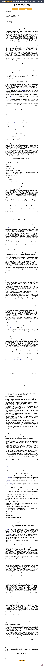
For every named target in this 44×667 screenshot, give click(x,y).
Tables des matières (16, 1)
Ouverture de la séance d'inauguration (11, 17)
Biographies (27, 1)
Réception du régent (8, 14)
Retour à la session (22, 8)
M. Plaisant (7, 365)
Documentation (32, 1)
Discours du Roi (8, 20)
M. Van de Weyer (9, 534)
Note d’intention (39, 1)
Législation (22, 1)
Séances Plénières (9, 1)
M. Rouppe (14, 122)
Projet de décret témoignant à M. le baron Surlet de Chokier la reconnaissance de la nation (17, 22)
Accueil (3, 1)
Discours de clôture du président (10, 23)
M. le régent (23, 90)
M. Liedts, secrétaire (9, 379)
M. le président (8, 96)
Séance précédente (15, 8)
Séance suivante (29, 8)
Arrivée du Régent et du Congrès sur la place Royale (12, 15)
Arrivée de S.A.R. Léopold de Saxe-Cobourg (11, 16)
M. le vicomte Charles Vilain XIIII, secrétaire (14, 359)
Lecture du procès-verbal (9, 21)
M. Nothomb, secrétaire (10, 362)
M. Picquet (7, 529)
